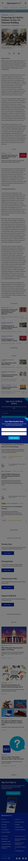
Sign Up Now (14, 438)
